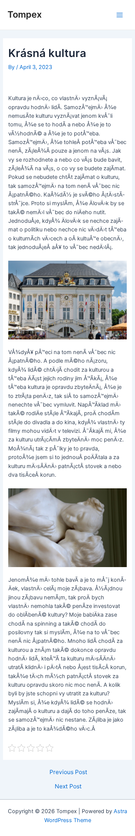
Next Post (68, 786)
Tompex (25, 14)
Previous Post (68, 772)
